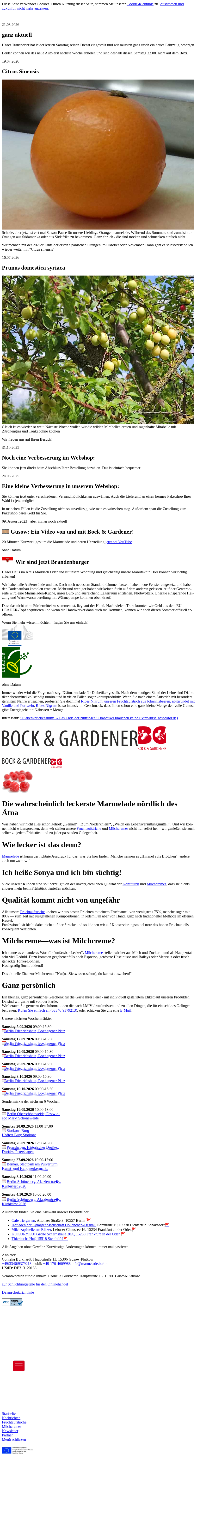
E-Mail (125, 1010)
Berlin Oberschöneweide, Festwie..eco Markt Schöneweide (31, 1116)
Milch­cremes (118, 828)
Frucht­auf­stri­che (89, 828)
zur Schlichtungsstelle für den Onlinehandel (35, 1284)
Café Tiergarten (23, 1220)
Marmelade (10, 856)
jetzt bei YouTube (118, 542)
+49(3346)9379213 (16, 1264)
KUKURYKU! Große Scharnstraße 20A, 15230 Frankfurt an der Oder (66, 1234)
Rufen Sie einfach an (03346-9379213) (47, 1010)
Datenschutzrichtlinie (18, 1292)
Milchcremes (156, 884)
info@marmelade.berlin (89, 1264)
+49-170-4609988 (57, 1264)
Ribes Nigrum (91, 701)
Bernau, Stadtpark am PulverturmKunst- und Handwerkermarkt (29, 1166)
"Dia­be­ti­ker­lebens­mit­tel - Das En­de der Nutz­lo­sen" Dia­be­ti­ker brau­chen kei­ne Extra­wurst (88, 718)
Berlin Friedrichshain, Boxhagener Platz (34, 1031)
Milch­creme (94, 953)
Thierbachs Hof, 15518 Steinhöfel (37, 1239)
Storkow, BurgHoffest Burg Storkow (19, 1133)
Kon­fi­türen (131, 884)
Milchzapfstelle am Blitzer (31, 1229)
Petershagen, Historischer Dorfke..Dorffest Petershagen (30, 1149)
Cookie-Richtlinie (140, 4)
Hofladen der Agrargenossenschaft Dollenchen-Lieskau (54, 1225)
